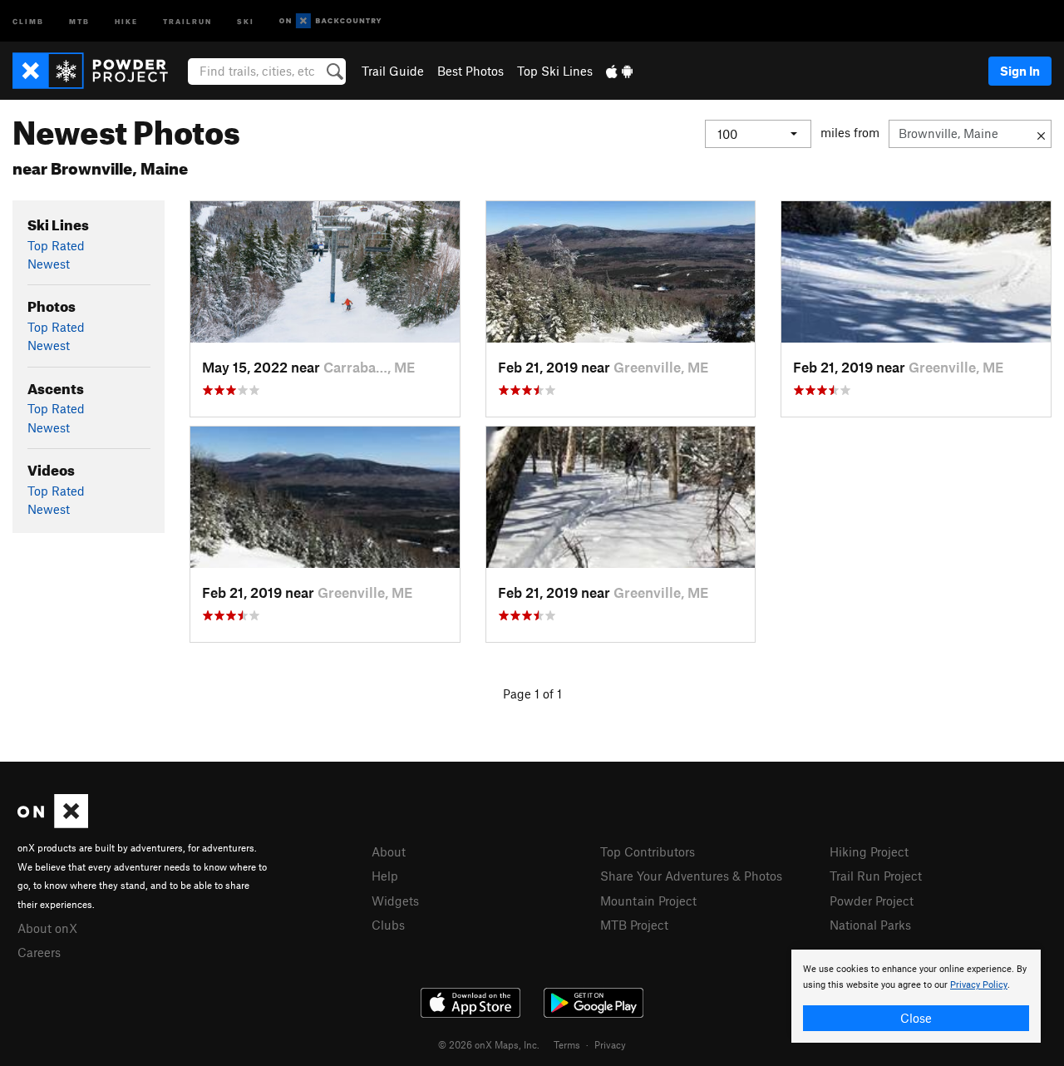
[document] (916, 996)
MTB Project (634, 924)
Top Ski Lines (555, 70)
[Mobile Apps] (619, 70)
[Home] (98, 70)
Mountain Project (648, 900)
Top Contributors (647, 851)
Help (385, 875)
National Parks (870, 924)
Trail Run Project (876, 875)
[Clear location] (1041, 134)
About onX (47, 927)
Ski (245, 20)
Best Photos (470, 70)
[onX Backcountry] (330, 21)
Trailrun (187, 20)
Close (916, 1017)
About (389, 851)
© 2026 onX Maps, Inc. (488, 1044)
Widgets (395, 900)
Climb (28, 20)
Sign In (1020, 70)
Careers (39, 952)
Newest (48, 263)
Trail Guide (393, 70)
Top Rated (56, 245)
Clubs (388, 924)
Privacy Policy (978, 985)
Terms (567, 1044)
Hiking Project (869, 851)
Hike (126, 20)
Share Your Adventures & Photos (691, 875)
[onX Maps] (52, 823)
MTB (79, 20)
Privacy (610, 1044)
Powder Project (872, 900)
